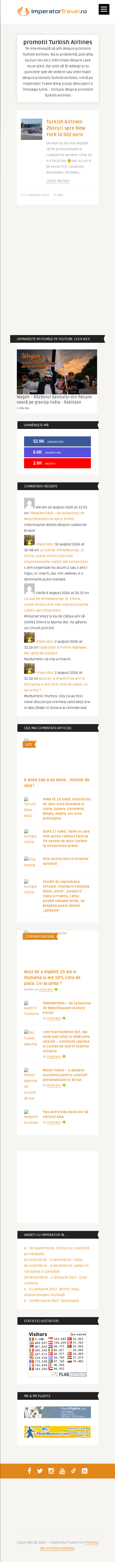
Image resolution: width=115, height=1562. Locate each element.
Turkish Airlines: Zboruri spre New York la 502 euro (65, 128)
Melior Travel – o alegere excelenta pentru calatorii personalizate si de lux (65, 1075)
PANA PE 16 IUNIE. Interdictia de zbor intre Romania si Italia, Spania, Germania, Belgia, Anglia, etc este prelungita (66, 809)
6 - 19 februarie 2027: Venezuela (51, 1300)
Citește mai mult (58, 181)
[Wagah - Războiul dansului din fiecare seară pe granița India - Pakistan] (57, 371)
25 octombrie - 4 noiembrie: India (53, 1260)
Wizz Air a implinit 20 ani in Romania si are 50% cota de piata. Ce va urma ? (55, 684)
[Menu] (104, 9)
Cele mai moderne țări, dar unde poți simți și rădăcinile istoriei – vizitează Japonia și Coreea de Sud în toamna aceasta (66, 1041)
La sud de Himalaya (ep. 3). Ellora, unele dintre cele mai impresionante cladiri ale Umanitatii (56, 556)
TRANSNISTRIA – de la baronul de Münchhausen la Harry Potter (67, 1008)
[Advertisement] (57, 270)
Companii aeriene (39, 936)
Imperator (45, 544)
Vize (28, 744)
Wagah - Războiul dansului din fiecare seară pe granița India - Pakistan (54, 399)
